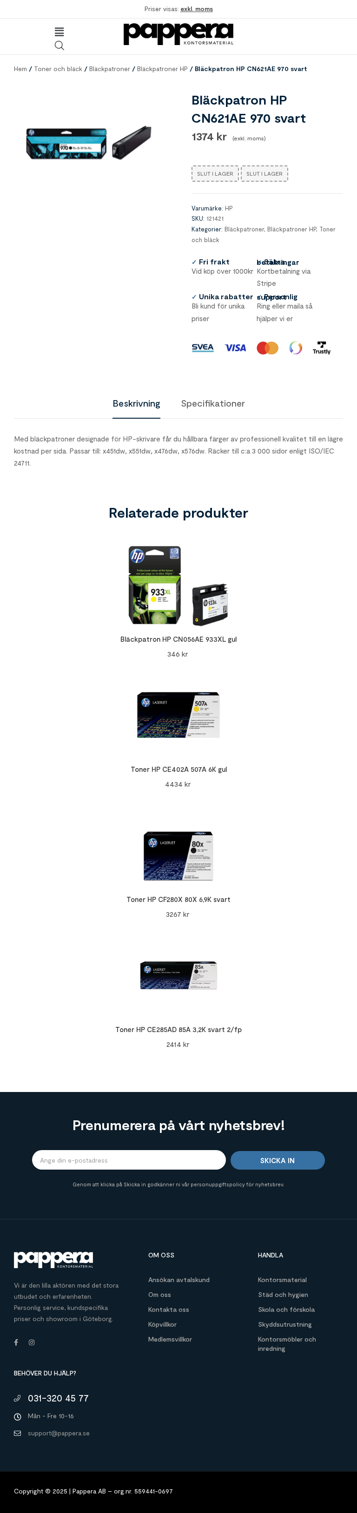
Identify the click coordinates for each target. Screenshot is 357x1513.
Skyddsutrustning (285, 1324)
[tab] (136, 403)
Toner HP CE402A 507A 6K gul (179, 769)
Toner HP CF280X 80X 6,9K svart (178, 899)
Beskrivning (136, 402)
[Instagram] (31, 1342)
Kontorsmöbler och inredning (287, 1343)
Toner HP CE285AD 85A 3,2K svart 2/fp (178, 1029)
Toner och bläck (58, 68)
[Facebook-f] (15, 1342)
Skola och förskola (286, 1309)
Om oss (159, 1294)
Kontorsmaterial (282, 1279)
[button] (59, 32)
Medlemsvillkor (170, 1339)
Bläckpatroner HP (162, 68)
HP (229, 208)
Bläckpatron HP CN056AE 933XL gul (178, 639)
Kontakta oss (168, 1309)
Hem (20, 68)
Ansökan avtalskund (179, 1279)
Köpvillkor (162, 1324)
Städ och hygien (283, 1294)
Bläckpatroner (109, 68)
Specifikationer (213, 402)
